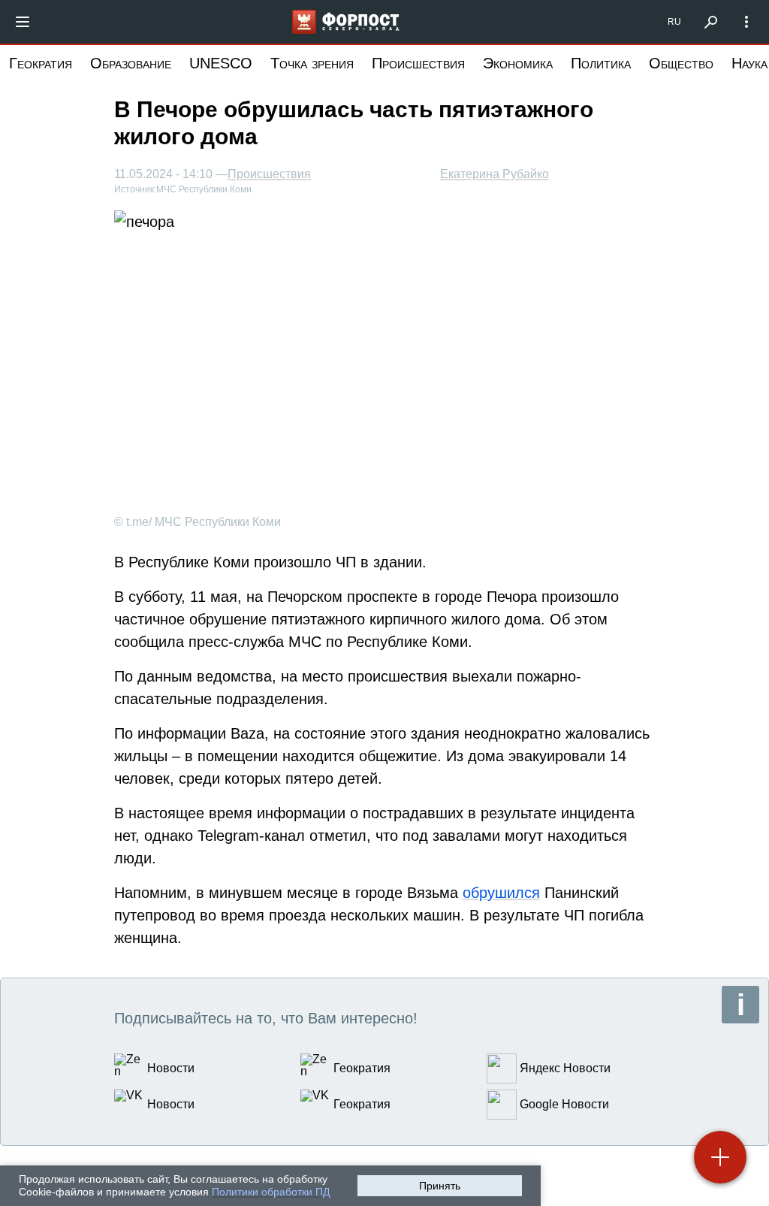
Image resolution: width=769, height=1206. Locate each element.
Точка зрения (312, 63)
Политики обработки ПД (271, 1192)
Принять (439, 1186)
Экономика (518, 63)
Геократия (40, 63)
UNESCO (220, 63)
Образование (130, 63)
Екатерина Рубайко (494, 174)
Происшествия (418, 63)
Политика (601, 63)
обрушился (501, 892)
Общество (681, 63)
